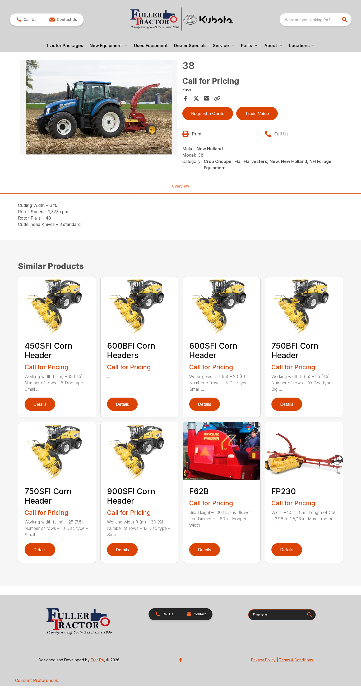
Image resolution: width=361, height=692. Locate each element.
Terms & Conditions (296, 660)
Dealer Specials (190, 45)
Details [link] (40, 404)
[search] (345, 19)
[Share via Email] (206, 98)
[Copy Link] (217, 98)
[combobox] (315, 19)
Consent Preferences (36, 680)
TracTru (97, 660)
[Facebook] (180, 660)
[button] (26, 19)
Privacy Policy (263, 660)
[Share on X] (196, 98)
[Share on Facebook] (185, 98)
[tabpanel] (98, 108)
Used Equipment (151, 45)
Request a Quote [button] (207, 113)
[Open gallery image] (98, 107)
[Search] (309, 614)
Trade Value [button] (257, 113)
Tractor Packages (64, 45)
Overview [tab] (180, 186)
